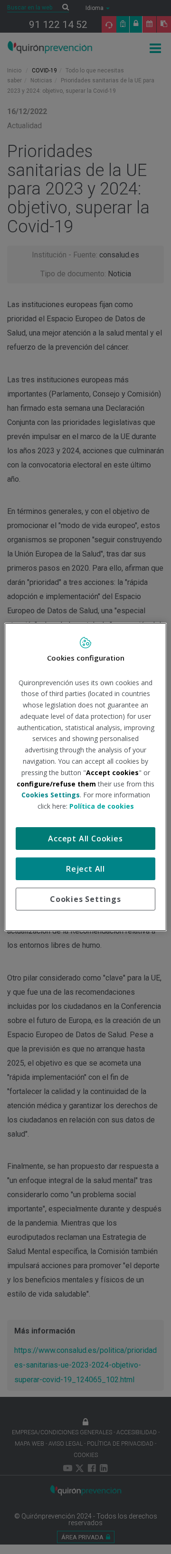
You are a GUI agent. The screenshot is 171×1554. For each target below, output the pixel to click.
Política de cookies (101, 806)
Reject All (85, 869)
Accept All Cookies (85, 838)
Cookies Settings (85, 899)
